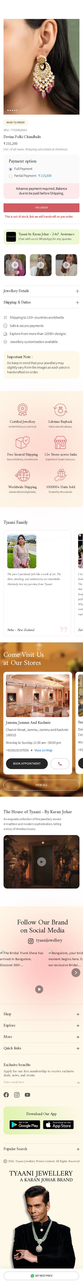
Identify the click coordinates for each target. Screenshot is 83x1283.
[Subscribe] (78, 1082)
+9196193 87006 (17, 750)
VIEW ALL (42, 785)
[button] (22, 972)
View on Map (43, 750)
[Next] (75, 972)
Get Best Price (43, 1276)
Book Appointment (27, 763)
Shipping (31, 149)
